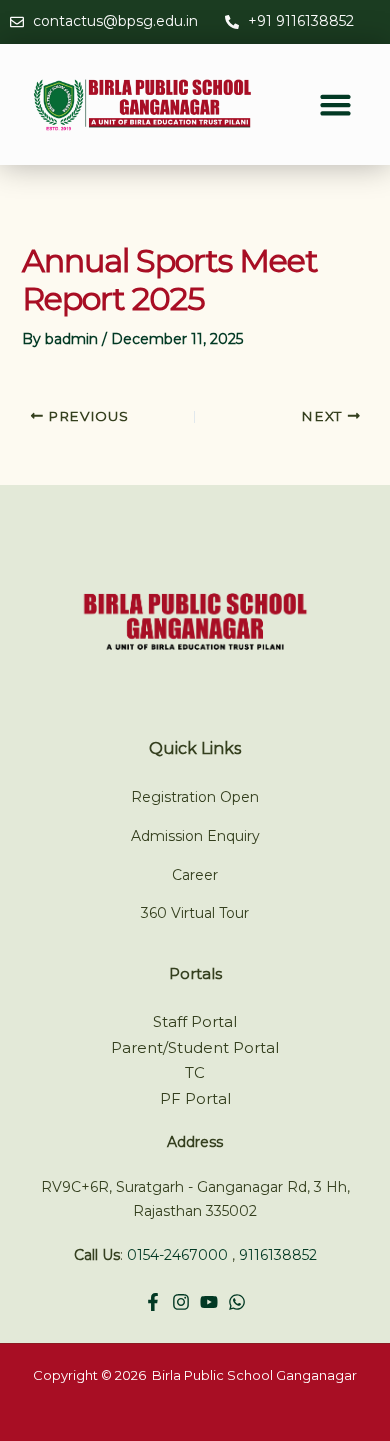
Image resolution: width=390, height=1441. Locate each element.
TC (195, 1072)
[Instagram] (181, 1302)
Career (195, 875)
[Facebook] (153, 1302)
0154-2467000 (177, 1255)
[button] (336, 105)
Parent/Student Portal (195, 1047)
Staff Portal (195, 1021)
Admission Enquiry (195, 836)
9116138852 (278, 1255)
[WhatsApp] (237, 1302)
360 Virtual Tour (195, 913)
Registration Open (195, 797)
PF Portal (195, 1098)
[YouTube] (209, 1302)
